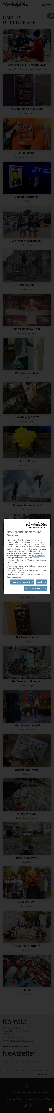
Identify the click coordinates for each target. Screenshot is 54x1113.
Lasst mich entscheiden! (22, 582)
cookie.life (50, 1109)
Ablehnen (41, 582)
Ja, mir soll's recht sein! (35, 588)
